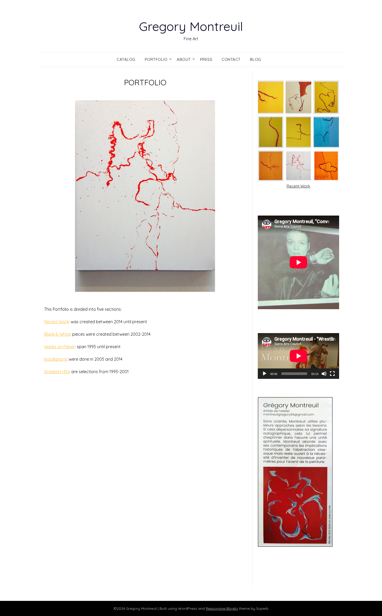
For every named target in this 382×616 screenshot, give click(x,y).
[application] (298, 356)
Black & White (57, 334)
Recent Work (56, 321)
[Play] (264, 373)
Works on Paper (59, 346)
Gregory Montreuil (191, 26)
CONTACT (231, 59)
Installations (55, 359)
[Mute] (324, 373)
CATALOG (126, 59)
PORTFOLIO (156, 59)
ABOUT (184, 59)
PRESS (206, 59)
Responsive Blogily (222, 608)
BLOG (255, 59)
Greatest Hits (56, 371)
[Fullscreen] (332, 373)
